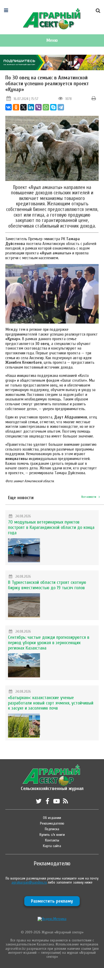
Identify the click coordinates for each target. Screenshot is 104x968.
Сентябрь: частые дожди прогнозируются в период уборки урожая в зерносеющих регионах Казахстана (48, 643)
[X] (23, 107)
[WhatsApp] (46, 107)
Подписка (52, 829)
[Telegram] (61, 107)
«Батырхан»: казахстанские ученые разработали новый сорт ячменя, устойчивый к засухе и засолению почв (50, 703)
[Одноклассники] (16, 107)
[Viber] (38, 107)
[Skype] (53, 107)
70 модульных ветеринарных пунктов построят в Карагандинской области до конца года (51, 527)
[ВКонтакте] (8, 107)
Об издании (52, 817)
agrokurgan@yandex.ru (29, 882)
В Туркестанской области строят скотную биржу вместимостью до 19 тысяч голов (47, 585)
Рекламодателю (52, 823)
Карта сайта (52, 846)
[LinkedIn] (31, 107)
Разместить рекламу (52, 901)
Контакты (52, 840)
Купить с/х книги (52, 834)
